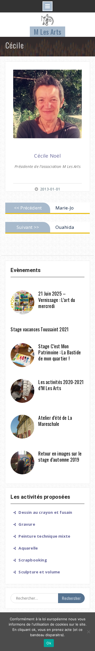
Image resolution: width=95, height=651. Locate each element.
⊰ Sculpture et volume (35, 571)
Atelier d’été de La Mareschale (55, 420)
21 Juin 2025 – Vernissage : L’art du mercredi (56, 299)
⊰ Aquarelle (24, 548)
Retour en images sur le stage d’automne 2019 (60, 456)
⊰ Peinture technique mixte (40, 536)
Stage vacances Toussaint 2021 (40, 329)
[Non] (88, 631)
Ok (48, 643)
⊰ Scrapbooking (29, 560)
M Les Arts (47, 31)
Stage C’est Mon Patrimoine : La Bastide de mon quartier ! (59, 352)
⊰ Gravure (23, 524)
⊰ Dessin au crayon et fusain (41, 512)
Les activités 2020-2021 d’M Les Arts (61, 384)
